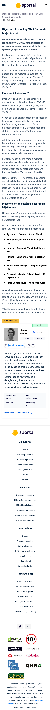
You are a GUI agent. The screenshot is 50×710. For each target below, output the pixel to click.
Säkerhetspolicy (25, 546)
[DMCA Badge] (16, 639)
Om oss (25, 449)
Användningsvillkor (25, 541)
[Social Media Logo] (20, 626)
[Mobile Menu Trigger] (4, 5)
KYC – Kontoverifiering (25, 551)
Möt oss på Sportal (25, 454)
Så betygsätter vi (25, 469)
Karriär (25, 479)
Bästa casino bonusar (25, 586)
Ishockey (16, 14)
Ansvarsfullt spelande (25, 495)
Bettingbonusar (25, 596)
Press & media (25, 556)
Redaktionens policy (25, 464)
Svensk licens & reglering (25, 515)
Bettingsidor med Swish (25, 601)
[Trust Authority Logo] (16, 649)
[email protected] (16, 345)
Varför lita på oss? (25, 459)
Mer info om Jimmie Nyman (16, 412)
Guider (25, 536)
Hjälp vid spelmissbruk (25, 505)
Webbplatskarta (25, 566)
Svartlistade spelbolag (25, 520)
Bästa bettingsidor (25, 591)
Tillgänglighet (25, 561)
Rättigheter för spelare (25, 510)
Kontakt (25, 474)
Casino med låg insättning (25, 611)
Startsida (6, 14)
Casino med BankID (25, 606)
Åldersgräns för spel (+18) (25, 500)
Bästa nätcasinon (25, 581)
